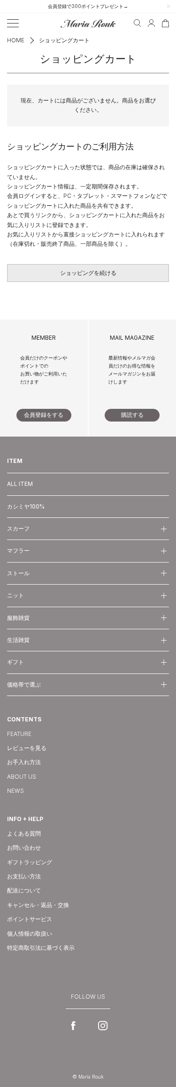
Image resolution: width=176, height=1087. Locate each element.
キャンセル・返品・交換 (38, 904)
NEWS (15, 790)
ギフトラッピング (29, 862)
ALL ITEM (20, 483)
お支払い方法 (24, 876)
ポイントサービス (29, 919)
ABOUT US (21, 776)
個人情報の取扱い (29, 933)
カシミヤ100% (26, 506)
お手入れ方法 (24, 762)
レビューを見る (26, 747)
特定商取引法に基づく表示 (41, 947)
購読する (132, 414)
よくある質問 (24, 833)
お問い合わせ (24, 847)
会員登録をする (43, 414)
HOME (15, 40)
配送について (24, 890)
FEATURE (19, 733)
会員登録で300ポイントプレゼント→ (88, 6)
